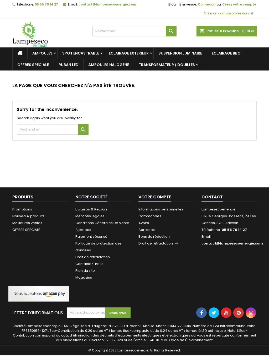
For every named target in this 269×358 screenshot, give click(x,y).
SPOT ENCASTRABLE (80, 53)
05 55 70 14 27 (46, 4)
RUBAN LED (69, 64)
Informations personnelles (160, 209)
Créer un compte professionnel (228, 13)
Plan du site (85, 270)
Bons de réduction (154, 236)
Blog (172, 4)
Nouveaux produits (28, 216)
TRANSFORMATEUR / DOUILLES (167, 64)
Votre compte (154, 197)
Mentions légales (90, 216)
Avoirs (143, 222)
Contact (212, 197)
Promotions (22, 209)
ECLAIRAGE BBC (226, 53)
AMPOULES (42, 53)
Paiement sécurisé (91, 236)
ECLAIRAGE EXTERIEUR (129, 53)
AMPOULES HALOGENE (108, 64)
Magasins (83, 277)
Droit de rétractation (92, 256)
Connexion (206, 4)
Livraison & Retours (91, 209)
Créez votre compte (239, 4)
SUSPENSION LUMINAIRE (180, 53)
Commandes (149, 216)
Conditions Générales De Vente (102, 222)
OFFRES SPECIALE (33, 64)
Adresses (146, 229)
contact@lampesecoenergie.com (107, 4)
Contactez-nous (89, 263)
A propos (83, 229)
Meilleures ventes (27, 222)
